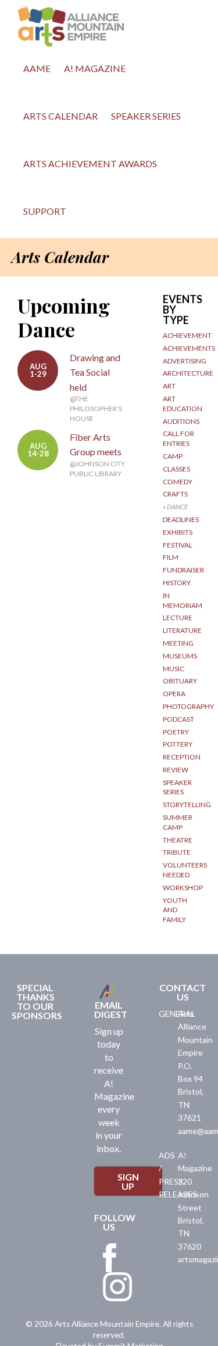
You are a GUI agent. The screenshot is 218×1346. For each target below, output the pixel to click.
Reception (182, 757)
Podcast (178, 719)
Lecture (177, 617)
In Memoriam (182, 600)
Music (173, 668)
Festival (177, 545)
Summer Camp (177, 822)
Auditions (181, 421)
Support (44, 211)
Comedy (177, 481)
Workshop (183, 887)
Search (85, 214)
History (177, 582)
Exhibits (177, 532)
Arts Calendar (60, 115)
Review (175, 769)
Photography (188, 706)
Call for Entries (178, 438)
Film (170, 557)
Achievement (187, 335)
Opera (174, 693)
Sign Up (128, 1181)
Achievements (189, 348)
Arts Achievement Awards (90, 163)
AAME (37, 68)
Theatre (177, 840)
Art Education (182, 403)
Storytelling (187, 804)
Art (169, 386)
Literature (182, 630)
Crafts (175, 494)
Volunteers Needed (185, 870)
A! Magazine (95, 68)
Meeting (178, 643)
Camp (173, 456)
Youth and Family (175, 910)
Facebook (110, 1257)
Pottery (177, 744)
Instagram (117, 1286)
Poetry (176, 732)
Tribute (177, 852)
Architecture (188, 373)
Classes (176, 469)
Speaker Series (146, 115)
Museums (180, 656)
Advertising (184, 361)
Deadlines (181, 519)
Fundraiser (183, 570)
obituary (180, 680)
